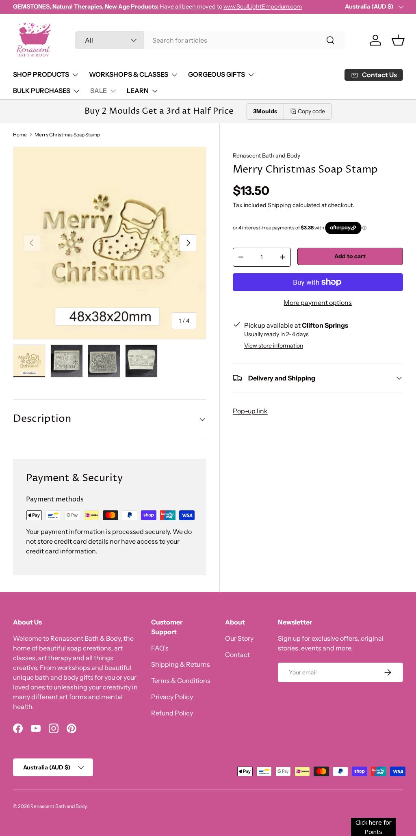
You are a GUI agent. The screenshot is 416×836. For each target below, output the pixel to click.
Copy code (311, 111)
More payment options (318, 302)
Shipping (279, 205)
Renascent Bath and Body (266, 155)
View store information (273, 345)
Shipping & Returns (180, 664)
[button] (398, 40)
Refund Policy (172, 713)
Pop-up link (250, 411)
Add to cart (350, 256)
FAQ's (160, 648)
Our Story (239, 638)
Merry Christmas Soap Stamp (67, 134)
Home (20, 134)
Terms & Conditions (180, 680)
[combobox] (210, 40)
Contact (237, 654)
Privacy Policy (172, 697)
